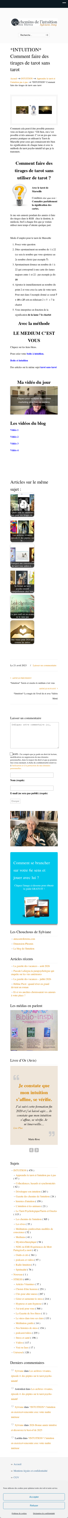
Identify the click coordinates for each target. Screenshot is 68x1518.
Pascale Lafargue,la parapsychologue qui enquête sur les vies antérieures (32, 972)
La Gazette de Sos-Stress (31, 1313)
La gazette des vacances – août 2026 (31, 966)
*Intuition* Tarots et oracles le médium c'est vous (32, 682)
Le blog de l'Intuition (23, 948)
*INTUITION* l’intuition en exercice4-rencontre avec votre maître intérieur (33, 1412)
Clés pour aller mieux (30, 1293)
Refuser (34, 1505)
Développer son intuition (32, 1191)
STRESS (21, 1279)
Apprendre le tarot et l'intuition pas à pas (34, 1176)
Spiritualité (24, 1269)
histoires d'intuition (29, 1201)
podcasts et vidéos (28, 1259)
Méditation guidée (28, 1323)
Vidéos (23, 1342)
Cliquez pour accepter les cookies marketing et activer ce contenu (34, 400)
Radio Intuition (26, 1264)
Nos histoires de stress (30, 1328)
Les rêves (23, 1224)
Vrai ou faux (25, 1347)
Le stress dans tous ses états (33, 1318)
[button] (34, 1127)
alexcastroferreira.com (24, 938)
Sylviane (19, 1370)
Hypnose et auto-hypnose (32, 1303)
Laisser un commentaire (44, 665)
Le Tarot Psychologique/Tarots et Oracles (35, 1212)
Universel (22, 1352)
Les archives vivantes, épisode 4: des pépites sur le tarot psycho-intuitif (31, 1375)
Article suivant (48, 688)
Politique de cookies (19, 1513)
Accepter (34, 1497)
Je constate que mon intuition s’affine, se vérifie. (34, 1092)
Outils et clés (26, 1255)
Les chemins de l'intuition (34, 20)
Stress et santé (26, 1337)
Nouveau (20, 1274)
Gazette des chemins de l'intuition (36, 1196)
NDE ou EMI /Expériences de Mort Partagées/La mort (32, 1248)
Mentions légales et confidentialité (30, 1470)
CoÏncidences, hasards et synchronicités (34, 1185)
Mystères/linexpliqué (29, 1241)
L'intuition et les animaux (31, 1206)
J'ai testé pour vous (29, 1308)
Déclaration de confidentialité (44, 1513)
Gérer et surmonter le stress (33, 1298)
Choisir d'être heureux (30, 1289)
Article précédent (21, 678)
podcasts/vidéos (27, 1332)
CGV (16, 1477)
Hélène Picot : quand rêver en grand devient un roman (30, 985)
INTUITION (27, 78)
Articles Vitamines (28, 1284)
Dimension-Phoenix (23, 943)
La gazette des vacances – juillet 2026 (32, 979)
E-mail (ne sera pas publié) (29, 793)
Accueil (13, 78)
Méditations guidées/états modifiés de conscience (33, 1230)
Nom (17, 780)
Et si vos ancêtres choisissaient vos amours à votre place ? (33, 993)
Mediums (23, 1237)
